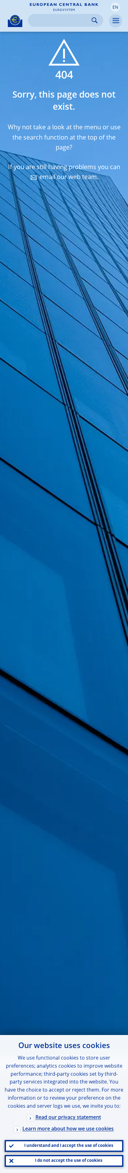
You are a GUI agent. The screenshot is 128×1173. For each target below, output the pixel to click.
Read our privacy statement (68, 1117)
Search (94, 20)
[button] (115, 7)
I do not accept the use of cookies (68, 1161)
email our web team (68, 177)
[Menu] (115, 20)
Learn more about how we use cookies (68, 1129)
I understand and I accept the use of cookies (68, 1146)
